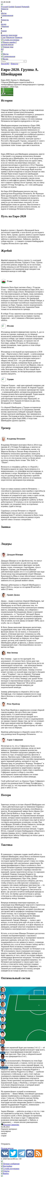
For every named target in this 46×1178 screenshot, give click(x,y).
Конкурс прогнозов (9, 35)
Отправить (5, 1144)
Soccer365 (5, 64)
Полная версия (7, 44)
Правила (18, 37)
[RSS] (38, 1157)
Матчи (4, 13)
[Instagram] (30, 1157)
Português (25, 7)
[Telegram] (22, 1157)
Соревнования (7, 15)
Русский (4, 7)
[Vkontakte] (5, 1157)
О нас (3, 37)
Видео (3, 24)
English (11, 7)
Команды (5, 20)
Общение (5, 26)
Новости (4, 9)
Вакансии (10, 37)
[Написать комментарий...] (23, 1140)
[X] (13, 1157)
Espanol (18, 7)
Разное (4, 31)
